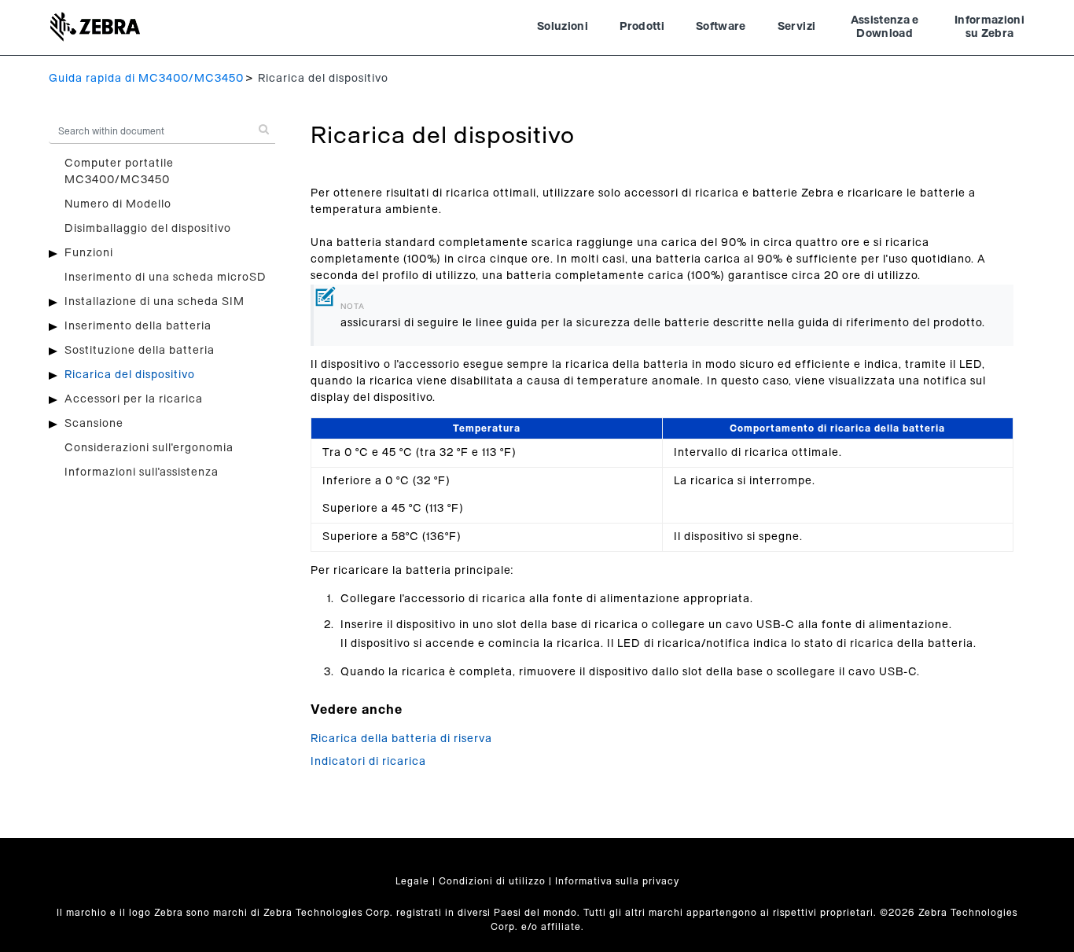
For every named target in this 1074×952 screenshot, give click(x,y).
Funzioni (88, 253)
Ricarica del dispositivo (129, 374)
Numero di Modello (117, 204)
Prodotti (642, 26)
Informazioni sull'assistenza (141, 472)
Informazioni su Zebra (989, 27)
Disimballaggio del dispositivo (147, 228)
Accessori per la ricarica (133, 399)
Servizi (796, 26)
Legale (412, 881)
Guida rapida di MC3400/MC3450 (146, 78)
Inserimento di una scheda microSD (165, 277)
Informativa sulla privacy (617, 881)
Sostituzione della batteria (139, 350)
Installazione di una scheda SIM (154, 301)
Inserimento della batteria (137, 326)
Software (721, 26)
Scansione (93, 423)
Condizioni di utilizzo (492, 881)
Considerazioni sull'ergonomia (149, 448)
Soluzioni (562, 26)
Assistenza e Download (885, 27)
